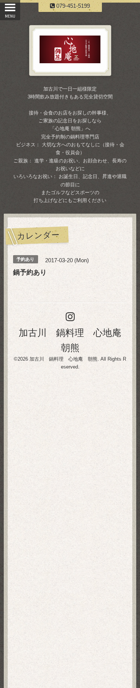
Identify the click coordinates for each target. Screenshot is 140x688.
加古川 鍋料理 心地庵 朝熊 (63, 359)
